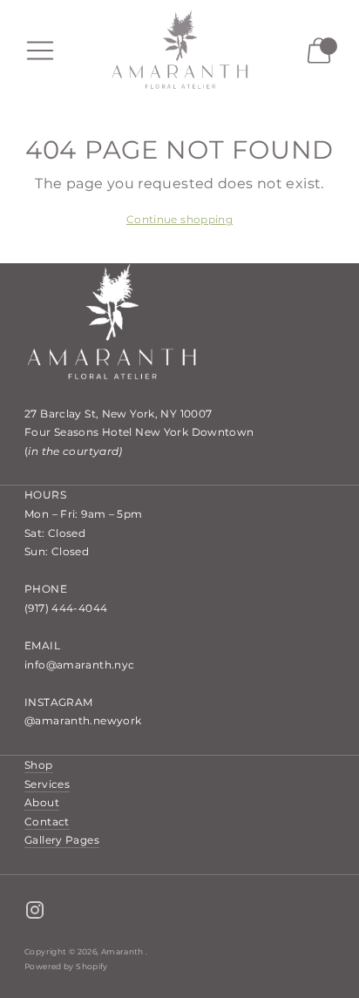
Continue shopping (179, 219)
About (41, 802)
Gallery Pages (61, 839)
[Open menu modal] (40, 50)
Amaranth (123, 951)
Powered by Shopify (66, 966)
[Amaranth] (180, 50)
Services (47, 784)
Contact (47, 821)
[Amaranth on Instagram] (34, 913)
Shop (38, 764)
